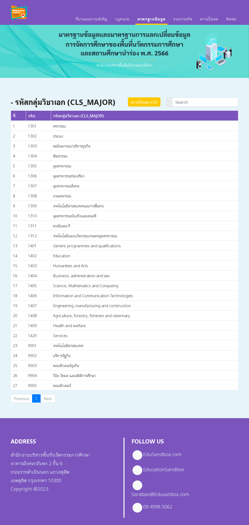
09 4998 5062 (157, 506)
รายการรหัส (182, 19)
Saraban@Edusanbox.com (160, 493)
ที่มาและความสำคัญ (91, 19)
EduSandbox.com (162, 454)
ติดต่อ (231, 19)
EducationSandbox (163, 469)
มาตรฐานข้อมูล (151, 19)
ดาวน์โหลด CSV (144, 102)
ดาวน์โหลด (209, 19)
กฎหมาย (122, 19)
